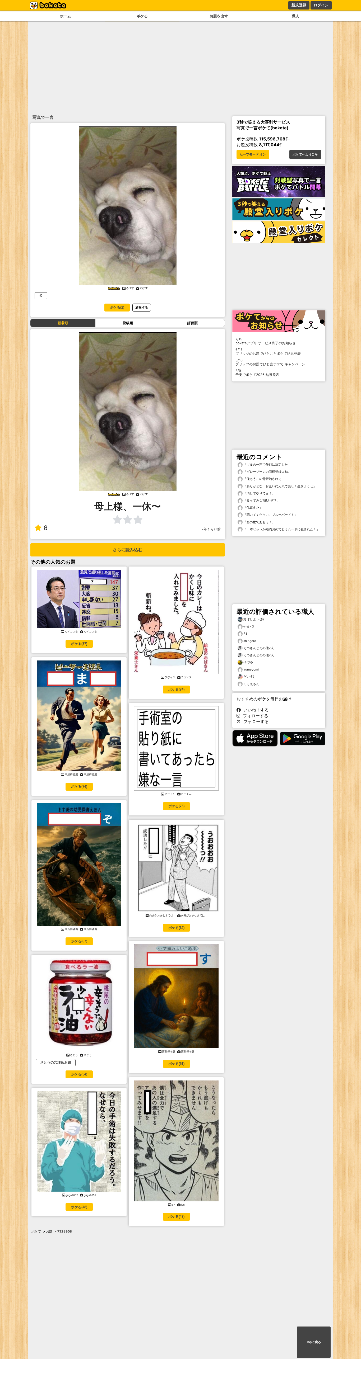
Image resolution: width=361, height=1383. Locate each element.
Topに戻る (313, 1342)
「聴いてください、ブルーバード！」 (270, 515)
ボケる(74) (79, 787)
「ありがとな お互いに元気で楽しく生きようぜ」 (279, 486)
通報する (141, 307)
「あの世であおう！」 (259, 522)
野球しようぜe (253, 619)
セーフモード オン (253, 154)
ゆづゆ (248, 662)
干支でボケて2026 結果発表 (257, 373)
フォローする (254, 715)
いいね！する (255, 709)
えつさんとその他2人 (258, 648)
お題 (49, 1231)
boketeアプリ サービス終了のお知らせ (265, 341)
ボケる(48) (79, 1207)
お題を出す (219, 16)
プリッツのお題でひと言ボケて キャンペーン (270, 362)
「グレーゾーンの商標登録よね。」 (268, 472)
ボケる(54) (79, 1074)
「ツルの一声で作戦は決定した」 (267, 464)
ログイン (321, 5)
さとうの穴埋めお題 (55, 1062)
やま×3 (248, 626)
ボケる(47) (176, 1217)
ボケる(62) (176, 928)
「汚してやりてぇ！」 (259, 493)
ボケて (36, 1231)
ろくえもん (251, 684)
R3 (245, 633)
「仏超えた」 (252, 507)
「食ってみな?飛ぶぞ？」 (261, 500)
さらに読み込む (127, 549)
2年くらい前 (211, 529)
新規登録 (298, 5)
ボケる (142, 16)
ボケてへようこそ (305, 154)
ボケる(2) (117, 307)
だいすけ (249, 676)
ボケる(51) (176, 1064)
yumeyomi (251, 669)
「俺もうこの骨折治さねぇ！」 (265, 479)
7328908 (64, 1231)
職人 (295, 16)
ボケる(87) (79, 644)
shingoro (249, 641)
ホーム (65, 16)
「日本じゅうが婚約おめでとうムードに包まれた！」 (281, 529)
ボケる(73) (176, 806)
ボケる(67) (79, 941)
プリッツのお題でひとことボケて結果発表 (268, 352)
